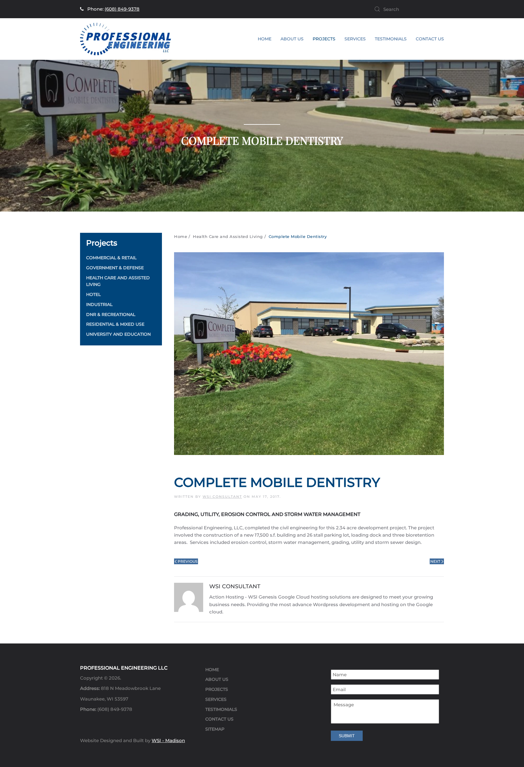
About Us (292, 39)
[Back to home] (125, 39)
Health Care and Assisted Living (118, 281)
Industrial (99, 304)
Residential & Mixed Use (115, 324)
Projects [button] (324, 39)
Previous (187, 561)
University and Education (118, 334)
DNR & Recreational (110, 314)
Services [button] (355, 39)
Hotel (93, 294)
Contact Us (430, 39)
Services (216, 699)
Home (264, 39)
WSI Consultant (222, 496)
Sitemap (214, 729)
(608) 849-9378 (122, 9)
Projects (216, 689)
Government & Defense (115, 267)
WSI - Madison (168, 740)
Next (435, 561)
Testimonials (391, 39)
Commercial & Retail (111, 257)
